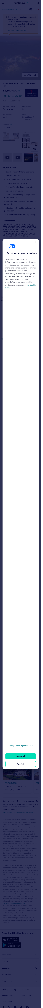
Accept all (20, 756)
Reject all (20, 764)
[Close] (35, 242)
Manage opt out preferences (21, 746)
